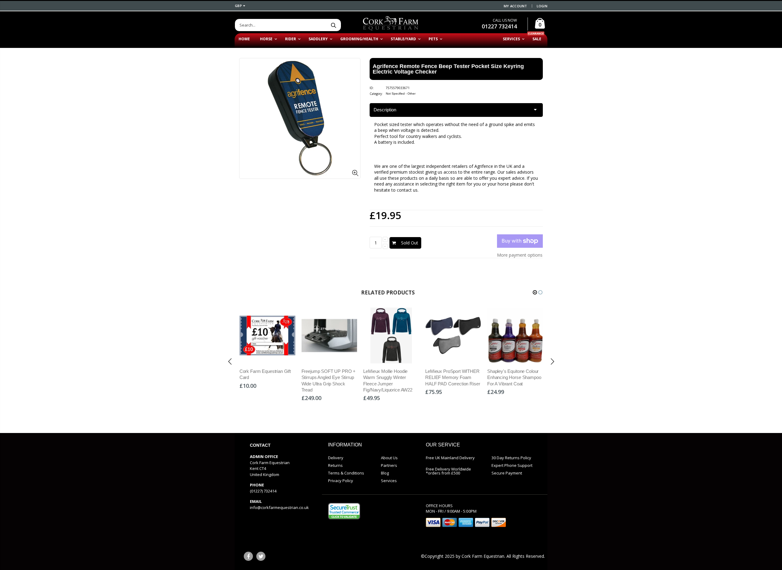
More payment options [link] (520, 255)
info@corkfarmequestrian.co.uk (279, 507)
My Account (515, 6)
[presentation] (230, 361)
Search (333, 25)
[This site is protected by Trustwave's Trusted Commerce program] (344, 511)
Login (542, 6)
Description (385, 109)
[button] (535, 292)
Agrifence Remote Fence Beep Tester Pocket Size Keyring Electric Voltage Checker (448, 69)
